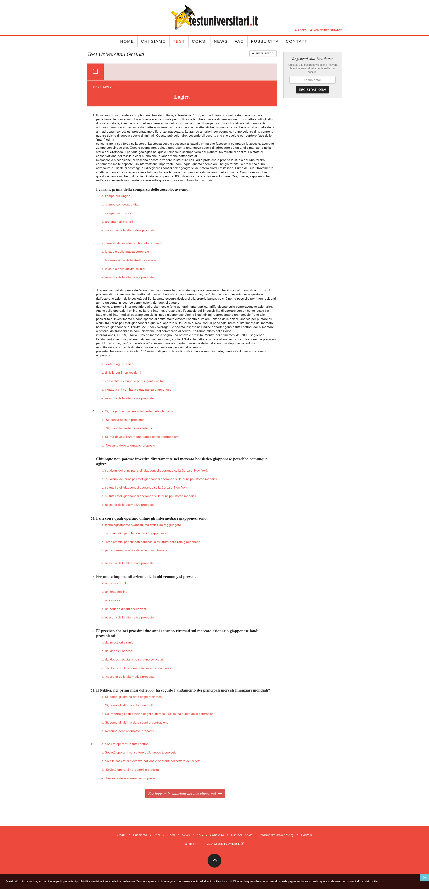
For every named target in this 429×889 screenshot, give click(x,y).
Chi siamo (153, 41)
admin (191, 843)
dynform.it (234, 843)
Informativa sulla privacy (277, 835)
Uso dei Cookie (241, 835)
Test (179, 41)
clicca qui (226, 881)
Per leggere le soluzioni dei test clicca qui (183, 793)
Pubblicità (265, 41)
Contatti (297, 41)
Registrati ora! (312, 89)
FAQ (239, 41)
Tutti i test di (264, 53)
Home (127, 41)
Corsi (199, 41)
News (221, 41)
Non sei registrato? (327, 30)
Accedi (302, 30)
